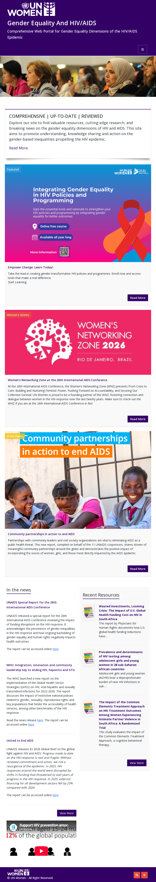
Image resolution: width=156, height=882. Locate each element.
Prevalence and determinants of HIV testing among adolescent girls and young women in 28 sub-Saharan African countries (121, 660)
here (55, 649)
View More (67, 813)
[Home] (76, 9)
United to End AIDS (19, 740)
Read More (18, 147)
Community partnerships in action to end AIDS (41, 534)
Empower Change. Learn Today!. (31, 267)
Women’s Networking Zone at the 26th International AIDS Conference (57, 380)
